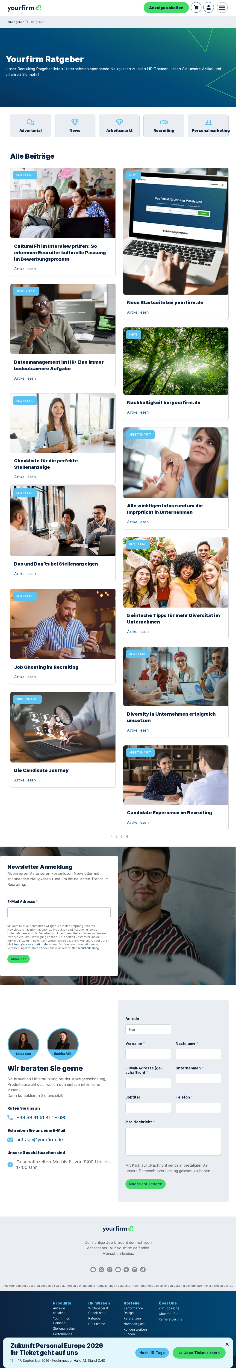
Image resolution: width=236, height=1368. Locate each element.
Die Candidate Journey (41, 770)
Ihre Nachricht (140, 1122)
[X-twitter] (101, 1269)
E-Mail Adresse (22, 901)
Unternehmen (190, 1068)
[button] (222, 7)
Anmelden (18, 959)
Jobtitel (132, 1097)
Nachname (187, 1043)
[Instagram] (109, 1269)
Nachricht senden (145, 1184)
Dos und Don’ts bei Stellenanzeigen (56, 564)
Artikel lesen (25, 268)
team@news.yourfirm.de (31, 944)
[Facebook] (93, 1269)
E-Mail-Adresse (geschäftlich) (143, 1070)
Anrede (132, 1019)
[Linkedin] (134, 1269)
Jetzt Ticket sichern (202, 1352)
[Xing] (126, 1269)
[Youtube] (118, 1269)
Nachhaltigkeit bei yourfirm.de (164, 402)
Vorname (135, 1043)
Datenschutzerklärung (84, 948)
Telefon (184, 1097)
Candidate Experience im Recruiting (169, 812)
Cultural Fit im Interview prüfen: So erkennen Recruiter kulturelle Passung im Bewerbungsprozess (60, 252)
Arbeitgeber (15, 22)
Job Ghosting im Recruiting (46, 667)
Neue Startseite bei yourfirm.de (165, 302)
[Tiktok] (143, 1269)
